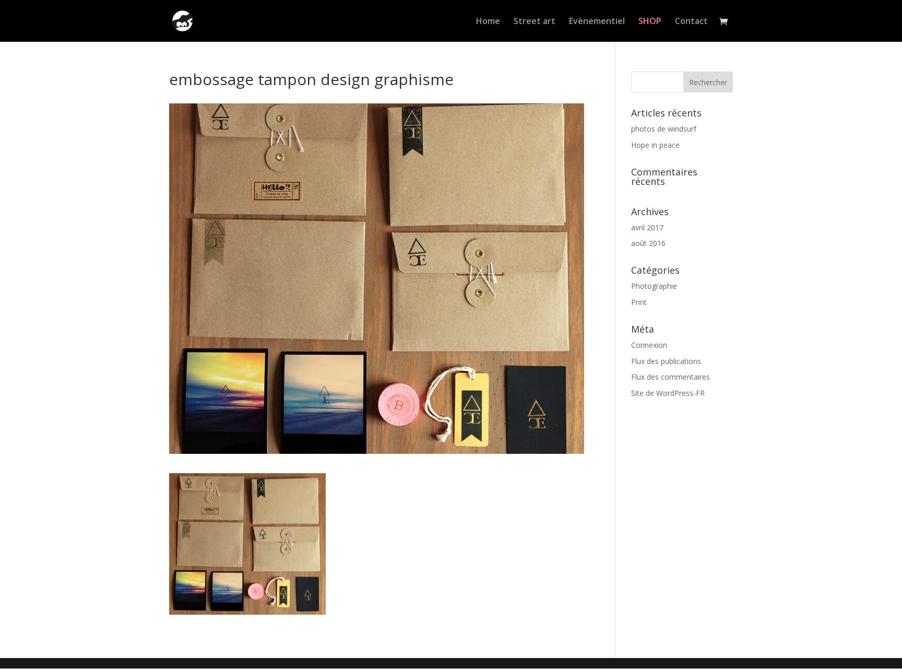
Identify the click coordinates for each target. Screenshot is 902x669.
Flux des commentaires (670, 377)
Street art (534, 22)
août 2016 (648, 243)
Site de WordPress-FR (668, 393)
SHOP (649, 22)
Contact (691, 22)
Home (488, 22)
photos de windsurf (663, 129)
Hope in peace (655, 145)
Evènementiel (597, 22)
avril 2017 (647, 227)
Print (639, 302)
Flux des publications (666, 361)
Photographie (654, 286)
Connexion (649, 345)
